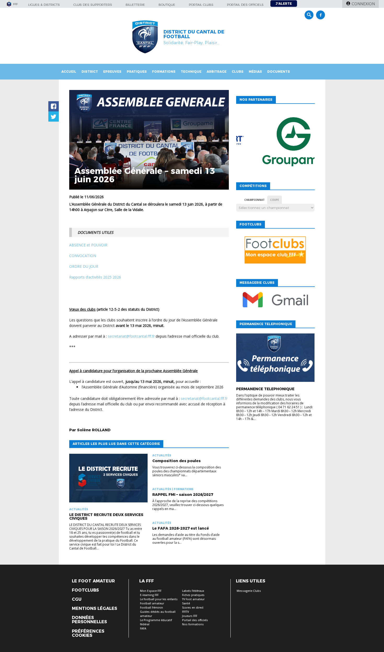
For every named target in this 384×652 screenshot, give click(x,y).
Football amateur (152, 603)
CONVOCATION (82, 255)
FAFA (143, 628)
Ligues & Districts (44, 4)
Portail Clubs (201, 4)
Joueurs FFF (189, 616)
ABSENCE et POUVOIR (88, 244)
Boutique (167, 4)
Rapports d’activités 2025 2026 (95, 277)
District (90, 71)
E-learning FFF (149, 595)
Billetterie (135, 4)
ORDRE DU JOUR (83, 266)
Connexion (363, 4)
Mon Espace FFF (150, 591)
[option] (275, 143)
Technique (191, 71)
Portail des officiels (245, 4)
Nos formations (193, 624)
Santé (186, 603)
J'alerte (284, 3)
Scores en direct (192, 607)
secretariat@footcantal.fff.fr (131, 336)
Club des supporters (92, 4)
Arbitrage (216, 71)
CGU (77, 599)
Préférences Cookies (88, 633)
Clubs (237, 71)
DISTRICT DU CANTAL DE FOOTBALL (194, 34)
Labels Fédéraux (193, 591)
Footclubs (85, 590)
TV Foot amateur (193, 599)
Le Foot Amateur (93, 581)
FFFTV (185, 612)
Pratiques (137, 71)
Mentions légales (94, 608)
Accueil (68, 71)
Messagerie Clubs (249, 591)
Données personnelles (89, 620)
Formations (164, 71)
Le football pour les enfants (159, 599)
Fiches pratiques (193, 595)
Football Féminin (151, 607)
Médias (255, 71)
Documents (278, 71)
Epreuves (112, 71)
